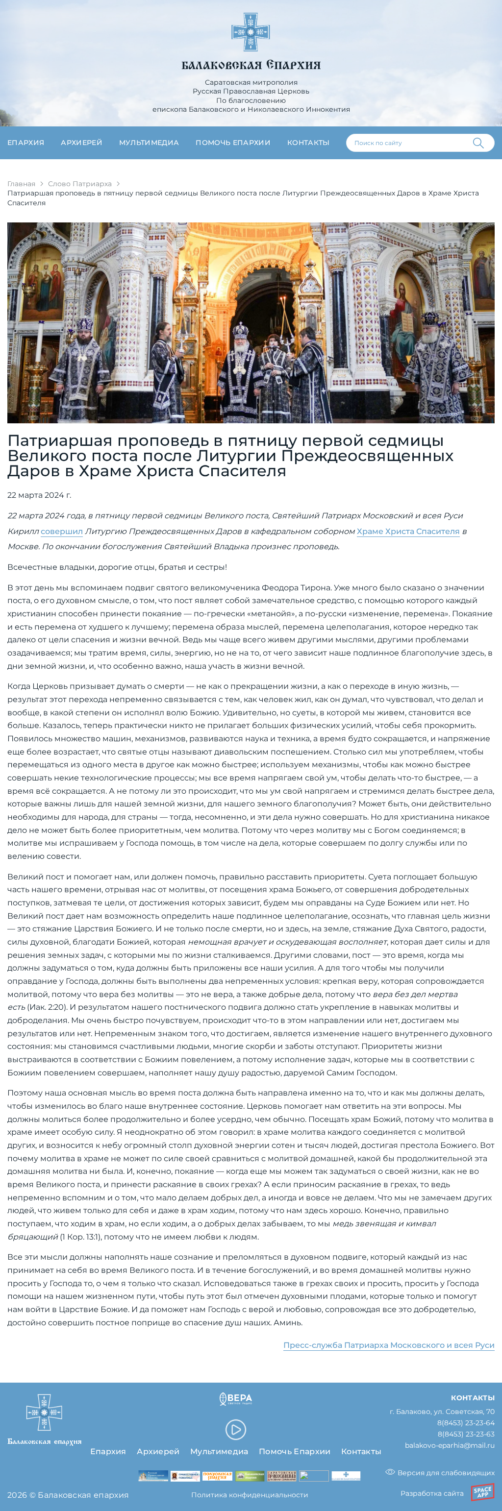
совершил (62, 531)
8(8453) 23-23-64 (466, 1423)
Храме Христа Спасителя (408, 531)
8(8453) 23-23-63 (466, 1434)
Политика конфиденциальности (249, 1494)
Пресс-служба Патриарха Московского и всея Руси (389, 1345)
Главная (21, 183)
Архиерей (81, 142)
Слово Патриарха (80, 183)
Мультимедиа (149, 142)
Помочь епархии (233, 142)
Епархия (25, 142)
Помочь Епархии (294, 1451)
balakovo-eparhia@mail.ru (450, 1445)
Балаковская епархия (251, 65)
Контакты (308, 142)
